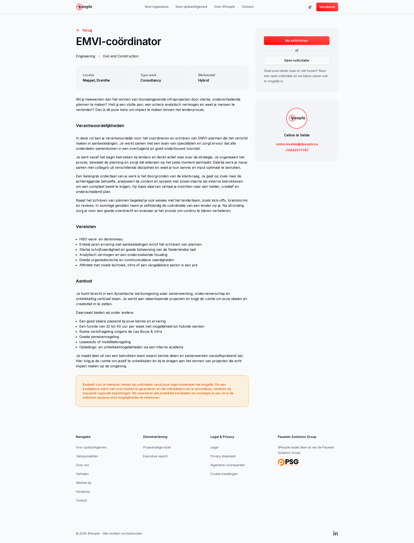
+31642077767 (297, 150)
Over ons (82, 465)
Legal (214, 447)
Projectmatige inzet (157, 447)
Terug (87, 30)
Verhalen (82, 474)
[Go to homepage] (84, 6)
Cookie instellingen (224, 474)
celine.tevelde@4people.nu (297, 144)
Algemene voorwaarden (227, 465)
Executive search (155, 456)
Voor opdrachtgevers (91, 447)
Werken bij (83, 483)
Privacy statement (223, 456)
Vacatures (83, 491)
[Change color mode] (310, 7)
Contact (81, 500)
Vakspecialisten (87, 456)
